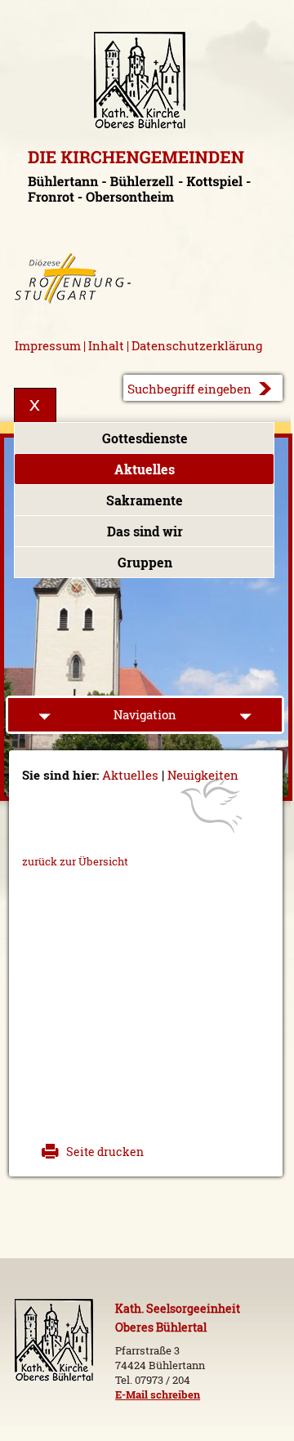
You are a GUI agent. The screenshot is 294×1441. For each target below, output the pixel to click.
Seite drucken (105, 1151)
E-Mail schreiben (157, 1394)
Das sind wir (145, 531)
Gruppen (145, 563)
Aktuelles (144, 469)
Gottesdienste (145, 438)
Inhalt (106, 345)
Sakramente (144, 500)
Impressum (48, 345)
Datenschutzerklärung (196, 345)
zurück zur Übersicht (75, 861)
